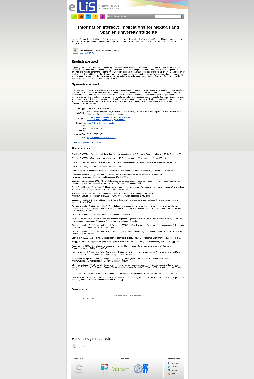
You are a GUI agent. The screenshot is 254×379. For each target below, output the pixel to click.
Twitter (174, 367)
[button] (74, 346)
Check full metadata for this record (86, 142)
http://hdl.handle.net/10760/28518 (101, 138)
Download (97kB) (86, 53)
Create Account (120, 16)
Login (109, 16)
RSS (173, 374)
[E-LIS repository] (93, 12)
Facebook (175, 363)
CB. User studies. (123, 117)
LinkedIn (175, 370)
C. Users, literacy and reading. (100, 117)
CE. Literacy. (120, 120)
